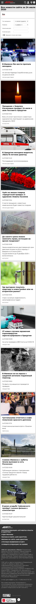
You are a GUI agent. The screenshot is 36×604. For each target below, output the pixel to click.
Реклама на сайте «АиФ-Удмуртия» (14, 539)
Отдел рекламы (7, 534)
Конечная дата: (6, 31)
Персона (5, 431)
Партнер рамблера (16, 595)
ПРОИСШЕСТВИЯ (8, 77)
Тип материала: (6, 21)
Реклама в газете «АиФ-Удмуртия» (14, 537)
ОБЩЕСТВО (6, 344)
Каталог (5, 258)
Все (3, 14)
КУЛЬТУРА (5, 123)
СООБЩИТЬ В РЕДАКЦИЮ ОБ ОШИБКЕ (14, 544)
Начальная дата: (6, 28)
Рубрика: (4, 24)
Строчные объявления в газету (13, 542)
